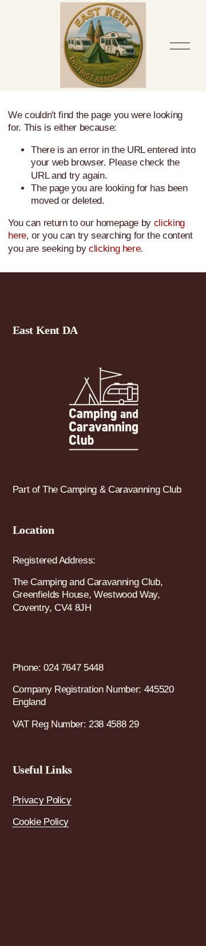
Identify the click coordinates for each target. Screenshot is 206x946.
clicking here (115, 248)
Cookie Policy (41, 821)
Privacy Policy (42, 800)
